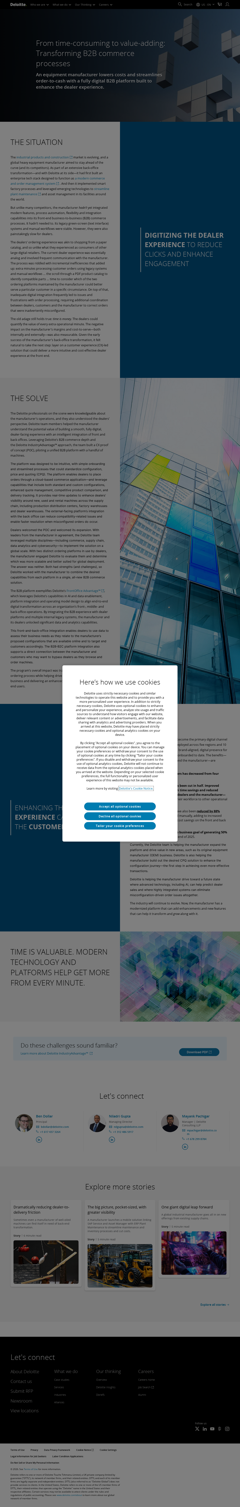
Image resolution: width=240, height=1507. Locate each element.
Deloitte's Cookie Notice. (136, 788)
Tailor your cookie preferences (120, 826)
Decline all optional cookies (120, 816)
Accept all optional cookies (120, 806)
